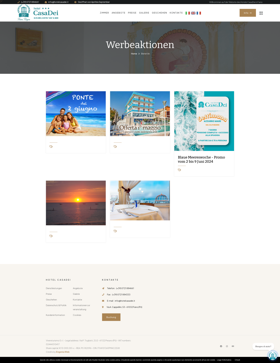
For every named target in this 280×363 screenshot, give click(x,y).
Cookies (77, 315)
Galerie (144, 12)
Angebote (118, 12)
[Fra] (199, 13)
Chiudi (237, 360)
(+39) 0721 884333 (121, 294)
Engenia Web (63, 351)
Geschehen (159, 12)
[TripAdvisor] (233, 346)
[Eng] (193, 13)
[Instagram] (227, 346)
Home (134, 53)
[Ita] (188, 13)
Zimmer (104, 12)
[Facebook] (221, 346)
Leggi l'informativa (224, 360)
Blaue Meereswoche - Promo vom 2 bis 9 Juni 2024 (201, 159)
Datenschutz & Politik (56, 305)
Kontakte (176, 12)
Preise (132, 12)
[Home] (38, 12)
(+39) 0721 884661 (30, 2)
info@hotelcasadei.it (58, 2)
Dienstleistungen (54, 288)
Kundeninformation (55, 315)
